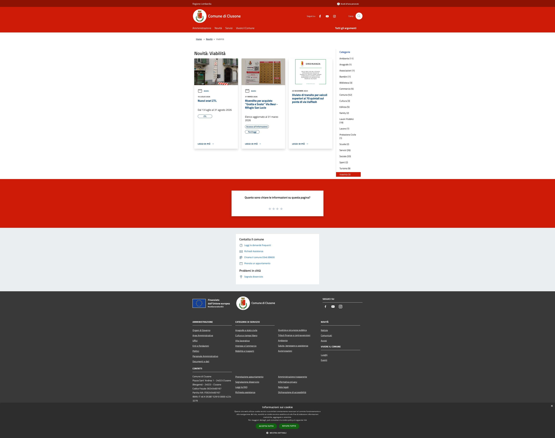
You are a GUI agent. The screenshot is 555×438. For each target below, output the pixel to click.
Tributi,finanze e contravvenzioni (294, 335)
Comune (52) (346, 95)
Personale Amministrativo (205, 356)
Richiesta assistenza (245, 392)
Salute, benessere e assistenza (293, 345)
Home (199, 39)
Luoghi (324, 355)
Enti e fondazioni (201, 346)
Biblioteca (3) (346, 82)
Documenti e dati (201, 361)
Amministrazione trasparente (292, 376)
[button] (277, 433)
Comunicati (326, 335)
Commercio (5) (347, 88)
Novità (209, 39)
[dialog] (277, 420)
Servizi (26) (345, 150)
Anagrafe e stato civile (246, 330)
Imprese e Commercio (245, 346)
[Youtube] (326, 16)
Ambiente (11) (346, 58)
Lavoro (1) (344, 128)
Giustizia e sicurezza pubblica (292, 330)
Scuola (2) (344, 144)
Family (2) (344, 113)
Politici (196, 351)
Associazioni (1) (347, 70)
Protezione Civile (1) (348, 136)
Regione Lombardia (202, 3)
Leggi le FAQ (241, 387)
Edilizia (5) (344, 107)
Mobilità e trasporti (244, 351)
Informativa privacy (287, 382)
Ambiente (283, 340)
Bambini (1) (345, 76)
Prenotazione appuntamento (249, 376)
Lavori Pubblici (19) (347, 120)
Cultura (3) (345, 101)
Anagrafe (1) (346, 64)
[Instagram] (333, 16)
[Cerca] (359, 16)
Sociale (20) (345, 156)
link (305, 420)
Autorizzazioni (285, 351)
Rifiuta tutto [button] (289, 426)
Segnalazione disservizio (247, 382)
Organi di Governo (201, 330)
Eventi (324, 360)
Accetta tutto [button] (266, 426)
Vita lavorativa (242, 340)
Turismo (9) (345, 168)
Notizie (324, 330)
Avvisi (206, 91)
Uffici (195, 340)
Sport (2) (344, 162)
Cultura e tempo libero (246, 335)
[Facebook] (319, 16)
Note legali (283, 387)
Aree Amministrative (203, 335)
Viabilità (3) (345, 174)
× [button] (552, 406)
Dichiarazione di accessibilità (292, 392)
